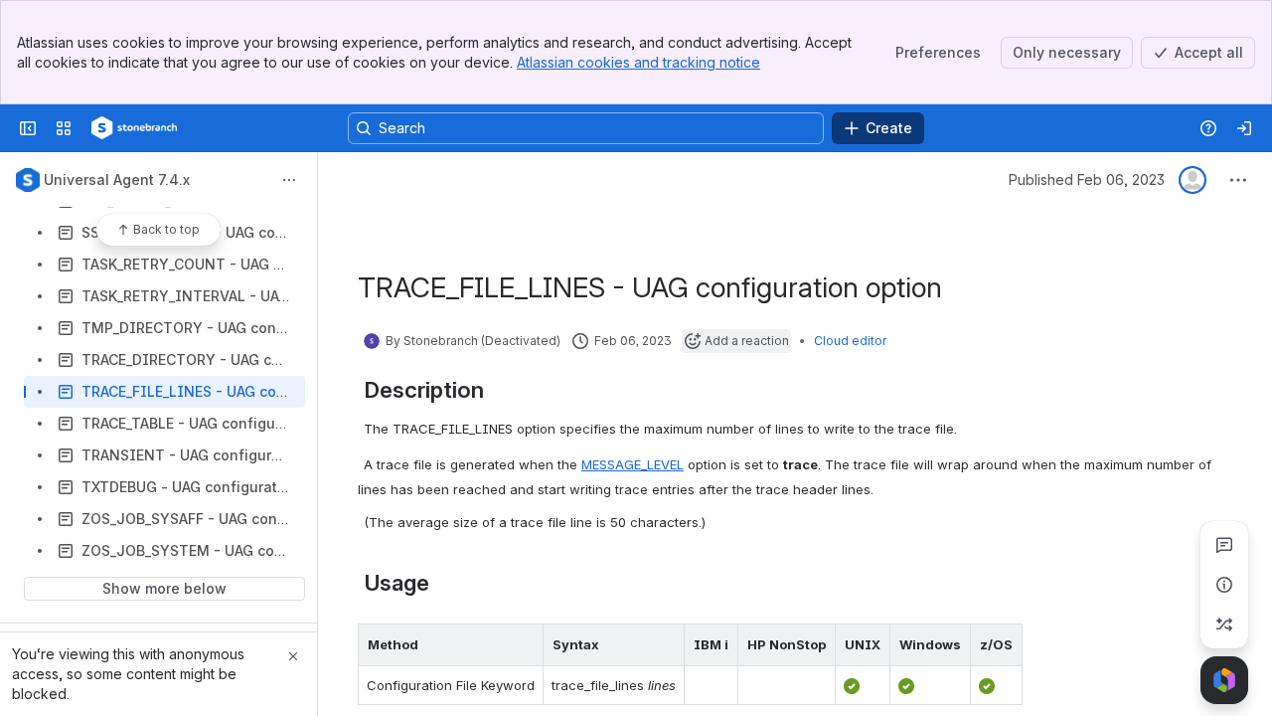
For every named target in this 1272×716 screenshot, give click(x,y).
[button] (523, 644)
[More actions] (289, 180)
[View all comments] (1224, 545)
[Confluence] (134, 128)
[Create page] (1224, 624)
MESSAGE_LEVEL (632, 464)
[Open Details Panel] (1224, 585)
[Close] (293, 656)
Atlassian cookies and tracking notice (638, 62)
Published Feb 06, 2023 (1087, 179)
